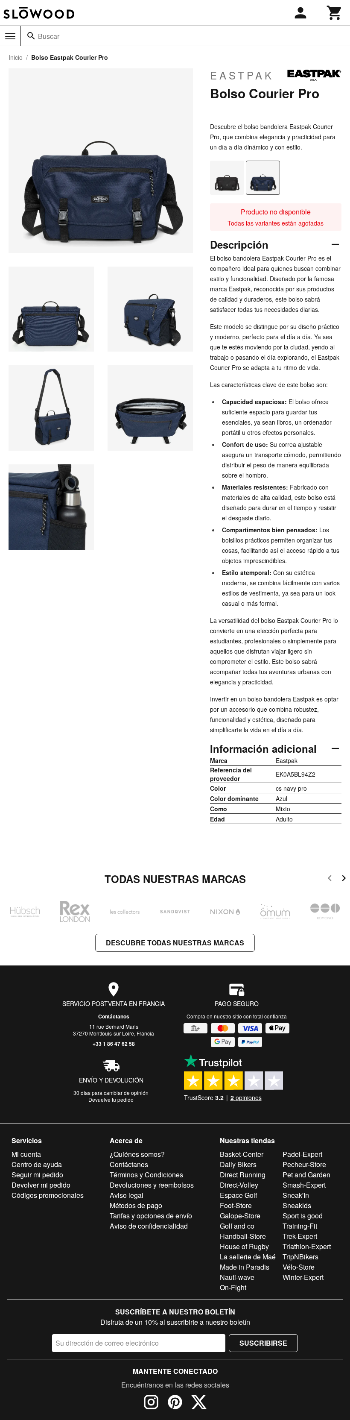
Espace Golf (238, 1195)
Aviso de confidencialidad (149, 1226)
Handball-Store (243, 1236)
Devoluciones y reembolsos (152, 1185)
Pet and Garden (306, 1174)
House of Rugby (244, 1246)
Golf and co (237, 1226)
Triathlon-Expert (307, 1246)
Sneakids (297, 1205)
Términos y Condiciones (146, 1174)
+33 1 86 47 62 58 (114, 1043)
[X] (198, 1403)
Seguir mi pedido (37, 1174)
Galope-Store (240, 1215)
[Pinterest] (175, 1403)
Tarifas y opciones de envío (151, 1215)
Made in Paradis (244, 1267)
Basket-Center (241, 1154)
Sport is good (303, 1215)
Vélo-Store (299, 1267)
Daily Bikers (238, 1164)
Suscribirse (263, 1343)
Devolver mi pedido (41, 1185)
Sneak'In (296, 1195)
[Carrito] (334, 12)
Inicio (16, 57)
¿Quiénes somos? (137, 1154)
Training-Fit (300, 1226)
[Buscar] (31, 36)
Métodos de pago (136, 1205)
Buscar (48, 36)
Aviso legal (126, 1195)
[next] (344, 879)
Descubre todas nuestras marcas (175, 943)
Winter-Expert (303, 1277)
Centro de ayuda (37, 1164)
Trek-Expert (300, 1236)
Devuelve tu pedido (111, 1099)
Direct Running (242, 1174)
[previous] (330, 879)
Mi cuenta (26, 1154)
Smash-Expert (304, 1185)
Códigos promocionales (48, 1195)
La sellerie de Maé (248, 1257)
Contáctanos (113, 1016)
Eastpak (242, 75)
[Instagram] (151, 1403)
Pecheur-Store (304, 1164)
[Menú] (10, 36)
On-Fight (233, 1287)
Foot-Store (236, 1205)
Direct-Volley (239, 1185)
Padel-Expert (302, 1154)
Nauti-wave (237, 1277)
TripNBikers (300, 1257)
